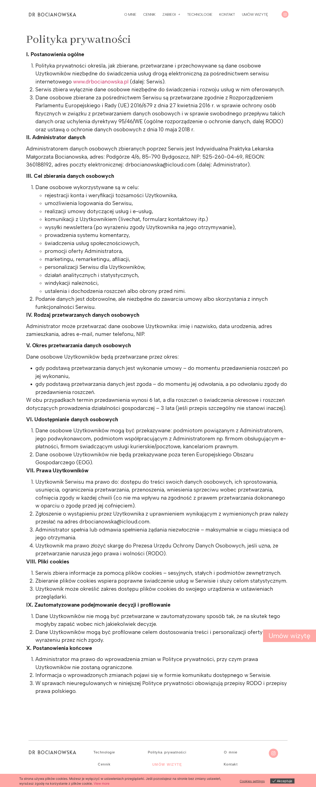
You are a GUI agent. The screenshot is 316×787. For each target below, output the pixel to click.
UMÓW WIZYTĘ (255, 14)
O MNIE (130, 14)
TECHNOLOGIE (199, 14)
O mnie (230, 752)
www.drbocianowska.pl (101, 81)
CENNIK (149, 14)
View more (101, 783)
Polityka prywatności (167, 752)
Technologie (104, 752)
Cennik (104, 764)
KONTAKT (227, 14)
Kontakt (231, 764)
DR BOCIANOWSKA (52, 14)
